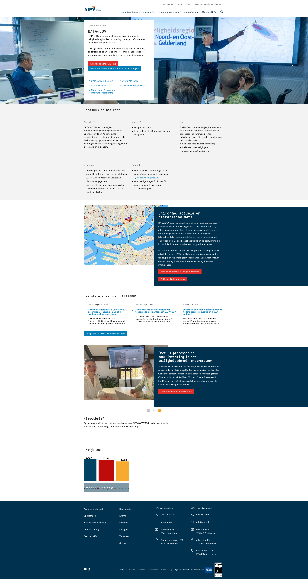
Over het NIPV (209, 12)
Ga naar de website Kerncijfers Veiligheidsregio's (114, 68)
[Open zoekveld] (222, 12)
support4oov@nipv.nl (148, 177)
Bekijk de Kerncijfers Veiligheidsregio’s (179, 271)
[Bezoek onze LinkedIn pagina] (89, 570)
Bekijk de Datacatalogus (172, 279)
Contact (218, 4)
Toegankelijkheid (174, 570)
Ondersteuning (191, 12)
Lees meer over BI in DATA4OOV (176, 391)
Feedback (122, 570)
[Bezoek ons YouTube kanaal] (85, 570)
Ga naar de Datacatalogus (103, 63)
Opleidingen (149, 12)
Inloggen (198, 4)
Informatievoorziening (169, 12)
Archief (186, 570)
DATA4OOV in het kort (102, 81)
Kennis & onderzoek (130, 12)
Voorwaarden (153, 570)
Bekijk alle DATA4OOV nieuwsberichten (105, 333)
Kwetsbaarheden (197, 570)
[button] (153, 410)
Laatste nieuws (98, 85)
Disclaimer (141, 570)
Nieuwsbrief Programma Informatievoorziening (103, 91)
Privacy (163, 570)
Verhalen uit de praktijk (133, 85)
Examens (188, 4)
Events (179, 4)
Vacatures (208, 4)
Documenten (167, 4)
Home (90, 26)
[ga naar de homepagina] (93, 8)
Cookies (132, 570)
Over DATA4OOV (130, 81)
